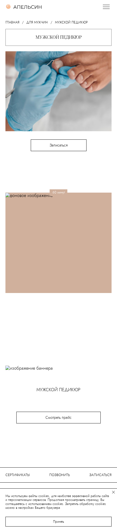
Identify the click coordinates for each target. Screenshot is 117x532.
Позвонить (59, 475)
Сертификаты (17, 475)
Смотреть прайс (58, 417)
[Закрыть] (113, 492)
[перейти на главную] (23, 7)
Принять (58, 521)
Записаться (58, 145)
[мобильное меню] (106, 6)
